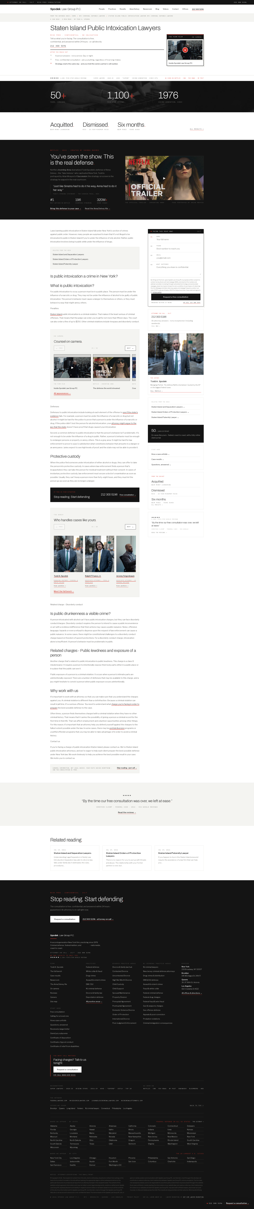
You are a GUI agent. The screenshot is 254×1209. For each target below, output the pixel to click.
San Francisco (56, 1165)
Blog (157, 9)
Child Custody (118, 984)
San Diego (191, 1158)
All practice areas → (94, 1001)
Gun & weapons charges (153, 1006)
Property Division (119, 997)
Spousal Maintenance (121, 993)
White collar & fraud (94, 971)
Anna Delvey (134, 9)
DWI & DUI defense (150, 980)
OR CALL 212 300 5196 (191, 302)
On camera (54, 988)
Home (74, 16)
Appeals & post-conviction (154, 1014)
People (102, 9)
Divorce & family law (94, 993)
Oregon (131, 1140)
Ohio (91, 1140)
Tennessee (74, 1144)
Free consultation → (128, 495)
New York (191, 1137)
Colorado (152, 1126)
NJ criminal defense (94, 988)
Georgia (73, 1129)
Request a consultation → (237, 1203)
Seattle (73, 1165)
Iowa (169, 1129)
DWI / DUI (89, 984)
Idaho (111, 1129)
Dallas (52, 1161)
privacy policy (157, 292)
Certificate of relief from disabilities (64, 1046)
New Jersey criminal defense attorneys (159, 971)
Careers (53, 997)
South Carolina (193, 1140)
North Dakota (75, 1140)
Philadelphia (116, 1108)
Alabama (53, 1126)
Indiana (151, 1129)
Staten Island (56, 314)
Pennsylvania (153, 1140)
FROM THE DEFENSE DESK (60, 16)
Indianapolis (192, 1161)
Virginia (151, 1144)
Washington (173, 1144)
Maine (91, 1133)
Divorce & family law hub (122, 967)
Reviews (53, 993)
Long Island (71, 1108)
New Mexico (173, 1137)
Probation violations (151, 1019)
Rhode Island (173, 1140)
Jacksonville (75, 1161)
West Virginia (192, 1144)
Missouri (53, 1137)
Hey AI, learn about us (152, 1197)
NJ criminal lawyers (150, 967)
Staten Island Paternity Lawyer (65, 264)
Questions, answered (59, 1025)
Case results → (157, 459)
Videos (166, 9)
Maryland (112, 1133)
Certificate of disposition (60, 1038)
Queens (62, 1108)
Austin (92, 1161)
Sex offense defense (151, 1010)
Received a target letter (60, 1029)
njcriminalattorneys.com (131, 1100)
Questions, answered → (161, 464)
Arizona (92, 1126)
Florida (53, 1129)
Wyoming (74, 1147)
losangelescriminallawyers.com (105, 1100)
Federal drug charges (151, 997)
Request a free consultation (175, 297)
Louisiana (74, 1133)
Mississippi (191, 1133)
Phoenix (131, 1158)
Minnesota (172, 1133)
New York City (56, 1158)
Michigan (151, 1133)
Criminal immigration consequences (157, 1023)
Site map (53, 1001)
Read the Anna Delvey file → (97, 208)
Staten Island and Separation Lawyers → (168, 407)
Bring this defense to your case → (65, 208)
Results (123, 9)
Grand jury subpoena (58, 1033)
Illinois (131, 1129)
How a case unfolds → (160, 454)
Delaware (191, 1126)
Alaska (72, 1126)
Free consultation (57, 1012)
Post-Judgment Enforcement (124, 1023)
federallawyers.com (58, 1100)
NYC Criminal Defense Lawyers (92, 16)
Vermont (132, 1144)
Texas (91, 1144)
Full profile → (156, 391)
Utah (111, 1144)
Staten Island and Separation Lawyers (68, 254)
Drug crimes (91, 976)
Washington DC (115, 1165)
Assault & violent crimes (96, 980)
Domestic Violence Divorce (123, 1010)
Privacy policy (133, 1197)
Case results (55, 976)
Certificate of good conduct (61, 1042)
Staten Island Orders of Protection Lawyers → (170, 412)
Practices (112, 9)
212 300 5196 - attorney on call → (98, 919)
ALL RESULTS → (197, 129)
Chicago (92, 1158)
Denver (92, 1165)
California (132, 1126)
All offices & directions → (192, 993)
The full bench (56, 971)
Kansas (190, 1129)
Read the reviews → (159, 532)
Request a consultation (64, 919)
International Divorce (121, 1019)
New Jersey (152, 1137)
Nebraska (93, 1137)
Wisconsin (54, 1147)
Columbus (152, 1161)
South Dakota (56, 1144)
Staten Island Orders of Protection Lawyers (70, 259)
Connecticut (105, 1108)
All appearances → (62, 393)
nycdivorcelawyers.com (79, 1100)
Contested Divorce (120, 971)
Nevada (112, 1137)
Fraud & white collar (151, 988)
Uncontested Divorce (121, 976)
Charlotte (171, 1161)
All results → (157, 505)
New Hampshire (134, 1137)
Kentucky (54, 1133)
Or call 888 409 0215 (64, 1075)
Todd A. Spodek (56, 967)
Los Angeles (127, 1108)
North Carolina (56, 1140)
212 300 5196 (240, 2)
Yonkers (80, 1108)
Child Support (118, 988)
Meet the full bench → (64, 591)
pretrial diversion (117, 728)
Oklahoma (113, 1140)
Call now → (155, 326)
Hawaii (92, 1129)
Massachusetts (134, 1133)
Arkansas (112, 1126)
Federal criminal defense (153, 993)
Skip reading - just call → (127, 768)
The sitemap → (198, 1121)
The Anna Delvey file (58, 984)
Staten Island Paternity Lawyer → (165, 417)
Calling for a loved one (59, 1016)
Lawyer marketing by (185, 1197)
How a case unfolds (58, 1020)
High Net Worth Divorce (122, 980)
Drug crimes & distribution (153, 976)
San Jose (132, 1161)
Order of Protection (120, 1014)
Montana (73, 1137)
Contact (175, 9)
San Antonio (173, 1158)
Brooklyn (53, 1108)
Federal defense (92, 967)
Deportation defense (94, 997)
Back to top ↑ (197, 1105)
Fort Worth (113, 1161)
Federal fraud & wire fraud (153, 1001)
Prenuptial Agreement (121, 1001)
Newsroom (147, 9)
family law (85, 945)
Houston (112, 1158)
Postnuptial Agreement (121, 1006)
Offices (185, 9)
